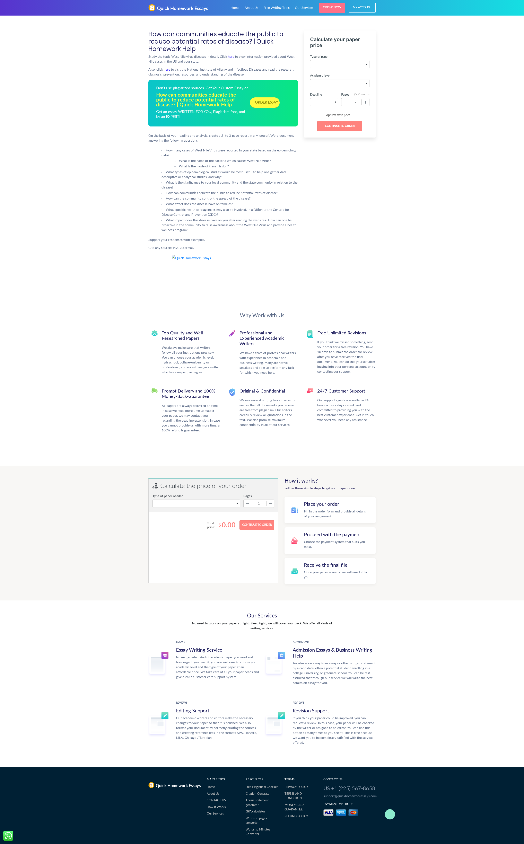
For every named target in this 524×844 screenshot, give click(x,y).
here (231, 56)
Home (235, 7)
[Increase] (365, 102)
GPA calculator (255, 811)
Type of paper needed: (168, 496)
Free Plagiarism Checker (262, 787)
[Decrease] (345, 102)
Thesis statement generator (257, 803)
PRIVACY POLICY (296, 787)
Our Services (304, 7)
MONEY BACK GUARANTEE (295, 807)
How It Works (216, 807)
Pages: (248, 496)
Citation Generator (258, 793)
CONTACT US (216, 800)
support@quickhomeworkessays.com (349, 796)
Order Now (332, 7)
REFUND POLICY (296, 816)
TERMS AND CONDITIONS (294, 796)
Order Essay (266, 102)
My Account (362, 7)
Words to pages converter (256, 821)
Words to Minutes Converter (258, 832)
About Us (251, 7)
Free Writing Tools (277, 7)
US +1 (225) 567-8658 (349, 788)
